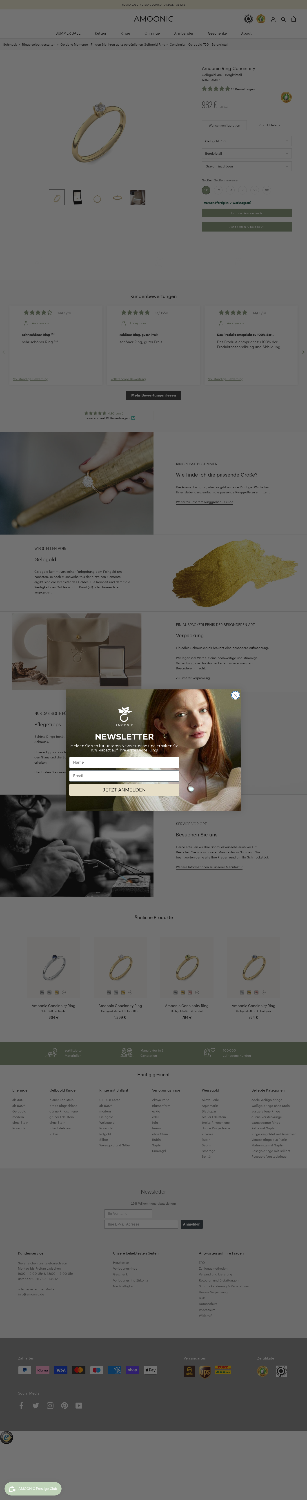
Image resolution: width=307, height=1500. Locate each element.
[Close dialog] (235, 695)
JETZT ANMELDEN (124, 790)
